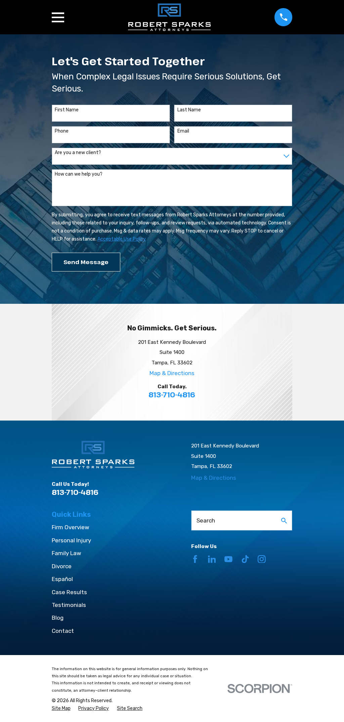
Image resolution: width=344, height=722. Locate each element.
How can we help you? (78, 174)
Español (62, 579)
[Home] (169, 17)
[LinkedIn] (212, 559)
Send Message (86, 262)
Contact (63, 630)
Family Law (66, 553)
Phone (62, 131)
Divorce (62, 566)
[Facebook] (195, 559)
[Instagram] (262, 559)
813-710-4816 (171, 394)
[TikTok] (245, 559)
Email (183, 131)
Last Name (189, 110)
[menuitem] (61, 708)
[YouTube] (228, 559)
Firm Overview (70, 527)
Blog (57, 617)
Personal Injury (71, 540)
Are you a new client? (78, 152)
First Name (67, 110)
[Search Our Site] (284, 521)
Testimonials (69, 605)
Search (206, 520)
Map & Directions (172, 373)
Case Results (69, 592)
